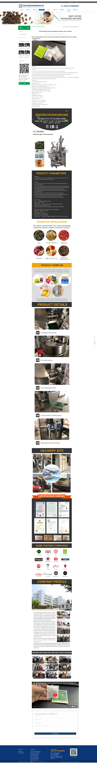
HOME (21, 9)
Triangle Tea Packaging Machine (35, 751)
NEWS (41, 9)
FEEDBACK (62, 9)
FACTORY (55, 9)
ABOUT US (28, 9)
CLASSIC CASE (68, 10)
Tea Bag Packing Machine (41, 81)
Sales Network (20, 751)
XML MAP (44, 761)
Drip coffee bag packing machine (64, 761)
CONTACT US (72, 2)
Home (66, 26)
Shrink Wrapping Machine (34, 755)
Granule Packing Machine (34, 758)
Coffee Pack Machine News (23, 34)
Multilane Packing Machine (34, 757)
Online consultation (22, 84)
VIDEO (48, 9)
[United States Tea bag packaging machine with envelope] (31, 6)
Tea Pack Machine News (23, 37)
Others (31, 761)
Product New (21, 31)
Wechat (78, 2)
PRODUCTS (35, 9)
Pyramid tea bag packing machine (74, 761)
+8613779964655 (94, 337)
